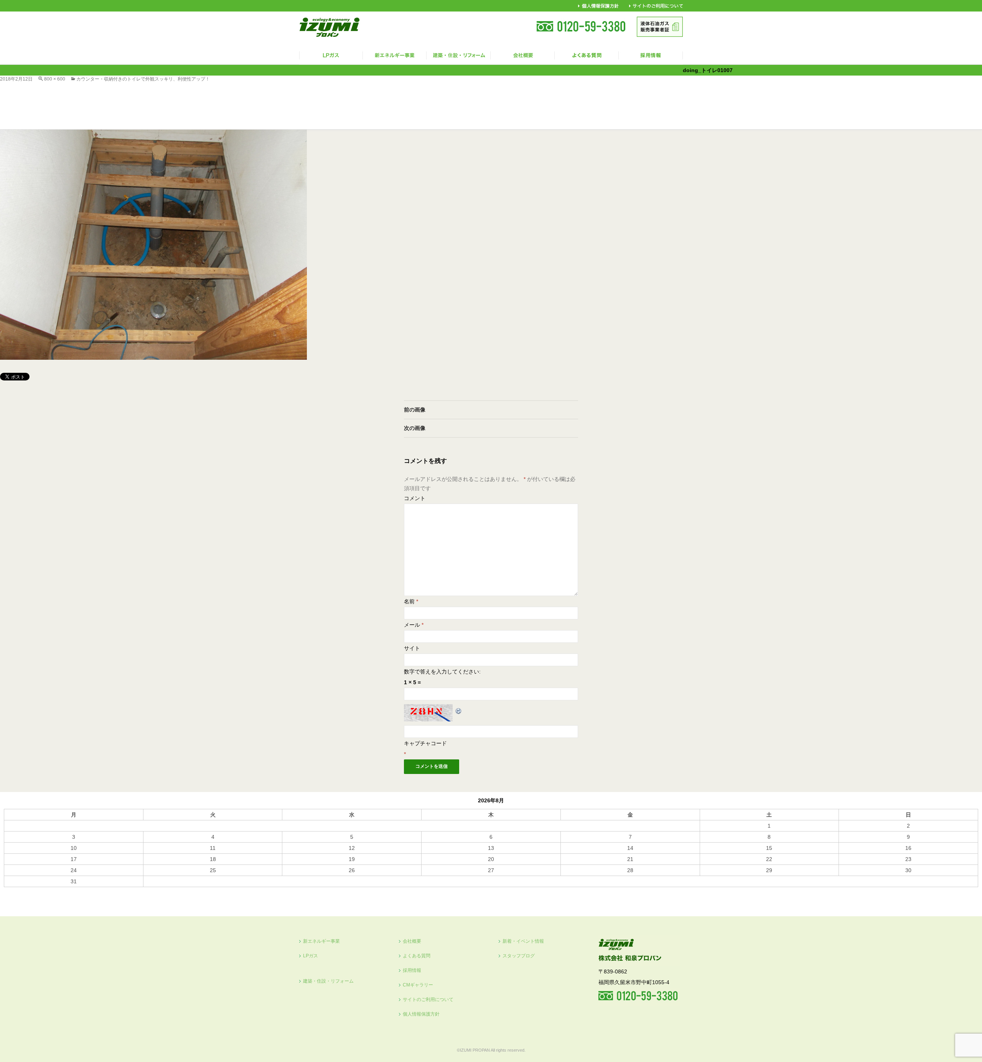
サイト (412, 648)
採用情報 (412, 970)
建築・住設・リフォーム (328, 981)
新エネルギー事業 (321, 941)
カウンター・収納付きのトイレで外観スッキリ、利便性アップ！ (143, 79)
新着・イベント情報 (523, 941)
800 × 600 (54, 79)
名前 (411, 601)
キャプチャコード (425, 743)
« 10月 (12, 890)
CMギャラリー (418, 985)
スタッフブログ (519, 955)
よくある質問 (416, 955)
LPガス (310, 955)
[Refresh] (459, 709)
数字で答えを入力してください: (442, 671)
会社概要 (412, 941)
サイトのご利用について (428, 999)
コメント (414, 498)
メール (413, 625)
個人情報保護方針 (421, 1014)
